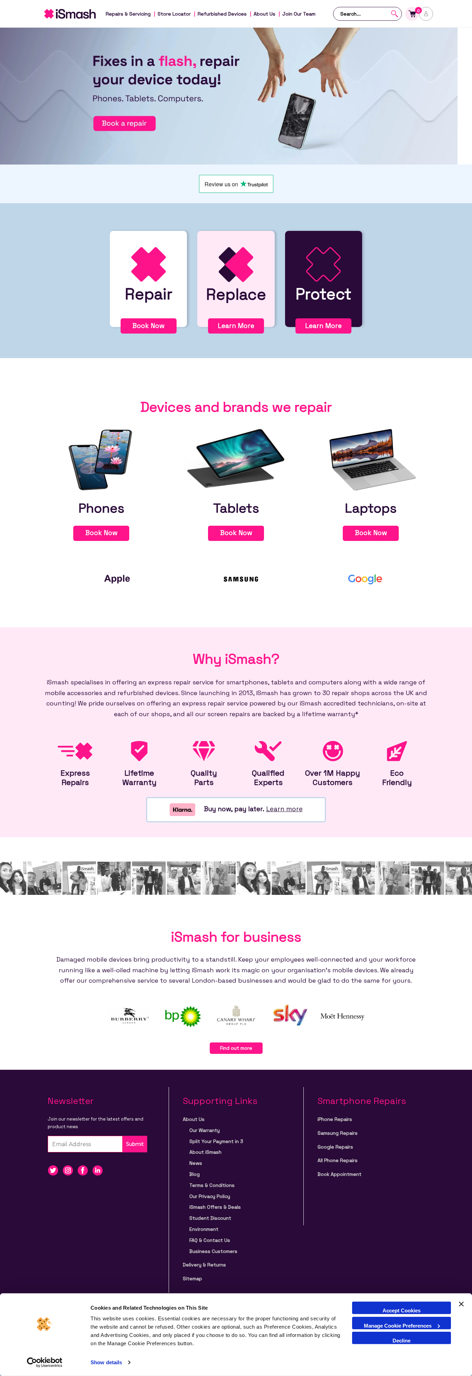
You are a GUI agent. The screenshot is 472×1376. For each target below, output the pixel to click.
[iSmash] (77, 14)
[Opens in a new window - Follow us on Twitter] (55, 1170)
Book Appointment (339, 1174)
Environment (203, 1229)
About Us (264, 14)
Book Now (148, 325)
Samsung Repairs (338, 1133)
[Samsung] (241, 578)
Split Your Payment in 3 (216, 1141)
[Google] (365, 578)
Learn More (236, 325)
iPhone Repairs (335, 1119)
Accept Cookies (402, 1310)
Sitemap (192, 1278)
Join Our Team (298, 14)
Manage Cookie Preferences (398, 1325)
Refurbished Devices (222, 14)
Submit (135, 1144)
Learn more (284, 809)
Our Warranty (204, 1130)
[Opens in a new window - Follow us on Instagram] (70, 1170)
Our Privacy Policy (209, 1196)
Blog (194, 1174)
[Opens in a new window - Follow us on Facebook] (84, 1170)
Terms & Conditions (212, 1185)
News (195, 1163)
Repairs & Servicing (128, 14)
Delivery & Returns (204, 1265)
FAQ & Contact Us (209, 1240)
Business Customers (213, 1251)
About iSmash (205, 1152)
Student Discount (210, 1218)
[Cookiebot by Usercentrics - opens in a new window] (45, 1362)
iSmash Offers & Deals (215, 1207)
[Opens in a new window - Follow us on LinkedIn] (99, 1170)
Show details (106, 1362)
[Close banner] (461, 1308)
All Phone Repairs (338, 1160)
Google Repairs (335, 1147)
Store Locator (174, 14)
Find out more (236, 1048)
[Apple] (117, 578)
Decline (401, 1341)
